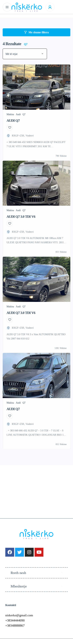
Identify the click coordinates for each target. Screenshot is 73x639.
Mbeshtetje (19, 586)
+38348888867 (15, 625)
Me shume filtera (39, 32)
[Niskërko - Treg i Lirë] (27, 7)
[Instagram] (29, 552)
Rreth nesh (18, 573)
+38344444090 (15, 620)
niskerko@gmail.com (19, 615)
